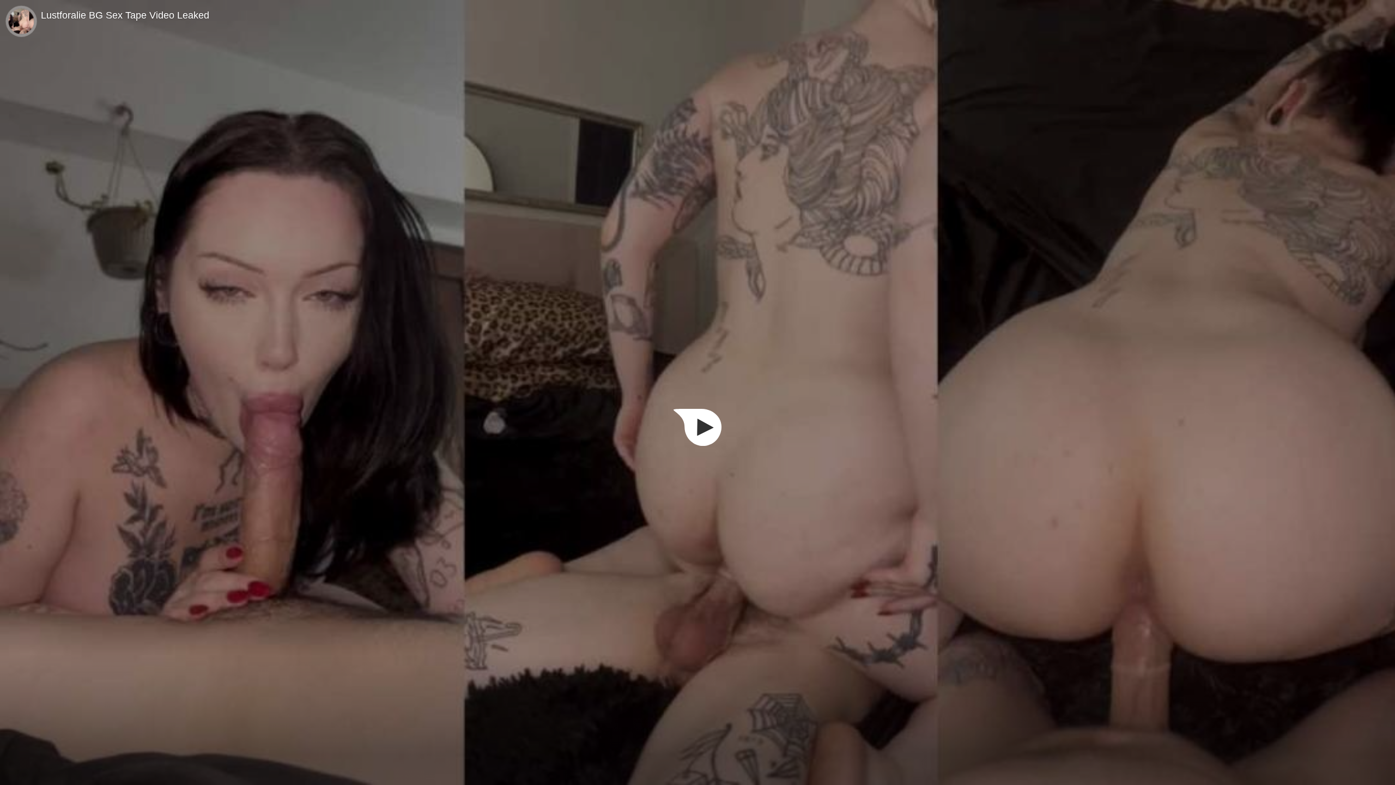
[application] (697, 392)
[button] (697, 427)
